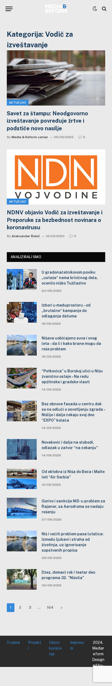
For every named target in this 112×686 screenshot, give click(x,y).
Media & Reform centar (30, 137)
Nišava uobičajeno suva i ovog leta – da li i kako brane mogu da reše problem (71, 343)
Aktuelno (17, 102)
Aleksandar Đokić (26, 236)
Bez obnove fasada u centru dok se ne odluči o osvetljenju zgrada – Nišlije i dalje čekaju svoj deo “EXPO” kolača (73, 412)
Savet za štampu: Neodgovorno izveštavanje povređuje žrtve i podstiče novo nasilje (47, 120)
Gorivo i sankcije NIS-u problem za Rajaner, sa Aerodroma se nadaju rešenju (73, 506)
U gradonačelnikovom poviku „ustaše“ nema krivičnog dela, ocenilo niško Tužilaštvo (70, 277)
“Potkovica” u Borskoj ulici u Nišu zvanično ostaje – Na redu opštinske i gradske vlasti (72, 376)
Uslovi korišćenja (55, 648)
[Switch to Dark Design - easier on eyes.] (94, 8)
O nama (13, 642)
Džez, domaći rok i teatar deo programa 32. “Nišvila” (68, 575)
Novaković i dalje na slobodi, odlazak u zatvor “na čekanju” (70, 445)
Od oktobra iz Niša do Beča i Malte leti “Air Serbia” (73, 474)
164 (50, 607)
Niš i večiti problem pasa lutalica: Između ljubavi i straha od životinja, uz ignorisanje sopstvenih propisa (73, 542)
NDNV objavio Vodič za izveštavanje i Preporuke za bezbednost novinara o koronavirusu (54, 219)
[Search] (104, 9)
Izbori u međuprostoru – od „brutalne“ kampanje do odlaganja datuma (66, 310)
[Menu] (9, 9)
